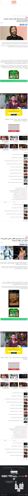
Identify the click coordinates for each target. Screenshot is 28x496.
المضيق (19, 119)
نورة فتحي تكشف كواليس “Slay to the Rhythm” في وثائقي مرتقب (5, 149)
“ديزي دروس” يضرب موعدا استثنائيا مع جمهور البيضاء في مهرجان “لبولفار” (15, 182)
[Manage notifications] (26, 494)
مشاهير (26, 17)
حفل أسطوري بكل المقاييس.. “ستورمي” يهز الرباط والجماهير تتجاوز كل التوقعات (23, 149)
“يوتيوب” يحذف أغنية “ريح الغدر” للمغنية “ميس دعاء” (24, 141)
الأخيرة (23, 202)
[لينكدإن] (23, 24)
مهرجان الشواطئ (25, 120)
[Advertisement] (14, 10)
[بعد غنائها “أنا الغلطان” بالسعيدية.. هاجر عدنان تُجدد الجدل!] (25, 180)
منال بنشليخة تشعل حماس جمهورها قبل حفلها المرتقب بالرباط (16, 173)
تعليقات (5, 202)
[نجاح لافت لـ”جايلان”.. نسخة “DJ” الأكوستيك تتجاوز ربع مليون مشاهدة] (25, 177)
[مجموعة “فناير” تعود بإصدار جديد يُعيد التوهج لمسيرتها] (14, 138)
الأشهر (14, 202)
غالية (17, 494)
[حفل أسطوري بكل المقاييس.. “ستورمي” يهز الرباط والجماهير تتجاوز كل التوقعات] (23, 146)
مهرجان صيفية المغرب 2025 (17, 120)
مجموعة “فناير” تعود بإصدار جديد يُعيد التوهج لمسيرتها (14, 141)
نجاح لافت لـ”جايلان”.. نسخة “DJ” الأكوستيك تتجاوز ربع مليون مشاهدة (16, 176)
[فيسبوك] (26, 24)
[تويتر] (25, 24)
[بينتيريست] (22, 24)
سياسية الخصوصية (5, 494)
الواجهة (15, 119)
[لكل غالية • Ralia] (14, 2)
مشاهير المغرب (7, 119)
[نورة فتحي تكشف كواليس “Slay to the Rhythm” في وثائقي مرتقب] (4, 146)
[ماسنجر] (20, 24)
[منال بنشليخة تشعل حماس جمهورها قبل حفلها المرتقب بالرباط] (25, 174)
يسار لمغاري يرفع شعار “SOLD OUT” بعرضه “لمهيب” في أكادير (14, 149)
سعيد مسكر (11, 119)
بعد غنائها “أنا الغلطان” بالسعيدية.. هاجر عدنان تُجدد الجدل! (17, 179)
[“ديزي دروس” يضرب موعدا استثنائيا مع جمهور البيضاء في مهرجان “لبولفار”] (25, 183)
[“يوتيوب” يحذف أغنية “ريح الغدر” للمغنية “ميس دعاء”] (23, 138)
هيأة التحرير (2, 494)
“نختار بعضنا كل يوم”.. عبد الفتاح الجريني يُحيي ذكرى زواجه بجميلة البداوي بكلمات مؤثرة (5, 141)
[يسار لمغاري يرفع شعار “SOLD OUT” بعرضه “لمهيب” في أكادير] (14, 146)
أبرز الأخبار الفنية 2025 (24, 119)
